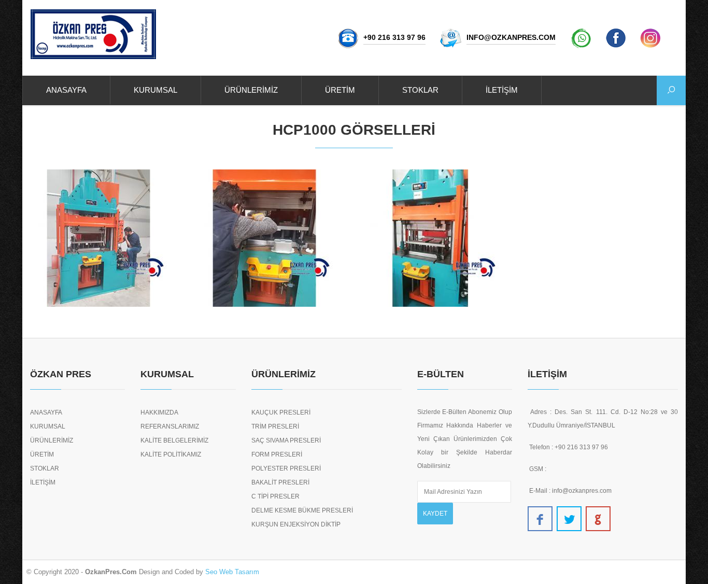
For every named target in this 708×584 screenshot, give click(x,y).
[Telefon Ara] (348, 37)
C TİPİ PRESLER (275, 496)
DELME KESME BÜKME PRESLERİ (302, 510)
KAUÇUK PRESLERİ (280, 412)
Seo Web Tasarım (232, 572)
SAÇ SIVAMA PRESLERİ (286, 440)
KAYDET (435, 513)
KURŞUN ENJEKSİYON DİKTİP (296, 524)
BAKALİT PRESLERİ (280, 482)
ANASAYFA (66, 90)
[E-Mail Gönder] (451, 37)
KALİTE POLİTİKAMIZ (170, 454)
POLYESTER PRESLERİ (286, 468)
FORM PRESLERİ (276, 454)
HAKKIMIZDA (159, 412)
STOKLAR (420, 90)
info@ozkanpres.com (511, 37)
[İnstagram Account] (650, 37)
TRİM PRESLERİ (275, 426)
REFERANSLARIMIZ (169, 426)
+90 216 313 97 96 (394, 37)
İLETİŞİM (502, 90)
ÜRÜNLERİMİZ (251, 90)
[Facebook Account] (616, 37)
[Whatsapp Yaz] (581, 37)
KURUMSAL (155, 90)
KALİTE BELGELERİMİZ (174, 440)
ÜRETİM (340, 90)
